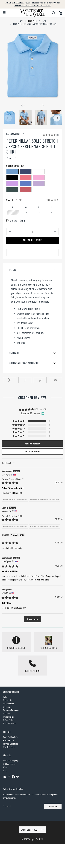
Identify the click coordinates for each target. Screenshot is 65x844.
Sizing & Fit (14, 352)
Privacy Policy (8, 716)
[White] (39, 171)
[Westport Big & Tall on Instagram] (13, 777)
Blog (4, 770)
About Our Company (10, 760)
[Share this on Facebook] (24, 380)
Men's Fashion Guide (10, 737)
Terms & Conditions (10, 743)
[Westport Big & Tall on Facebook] (9, 777)
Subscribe (53, 806)
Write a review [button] (32, 443)
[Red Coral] (26, 189)
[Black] (12, 177)
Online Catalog (8, 703)
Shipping (6, 706)
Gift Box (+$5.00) (17, 220)
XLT (26, 207)
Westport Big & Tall (35, 839)
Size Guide (51, 199)
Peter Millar (32, 21)
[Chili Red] (26, 177)
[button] (49, 134)
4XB (52, 212)
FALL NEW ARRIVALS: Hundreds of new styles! (32, 4)
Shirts (44, 21)
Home (21, 21)
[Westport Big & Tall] (32, 13)
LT (13, 207)
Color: (15, 165)
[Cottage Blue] (12, 171)
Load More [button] (32, 619)
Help (5, 697)
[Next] (41, 105)
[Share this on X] (9, 380)
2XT (39, 207)
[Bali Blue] (26, 183)
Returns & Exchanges (11, 710)
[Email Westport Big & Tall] (5, 777)
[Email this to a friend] (55, 380)
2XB (26, 212)
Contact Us (7, 700)
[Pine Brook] (12, 189)
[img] (10, 483)
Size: (31, 200)
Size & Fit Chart (9, 747)
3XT (52, 207)
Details (12, 269)
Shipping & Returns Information (23, 363)
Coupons (6, 713)
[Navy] (26, 171)
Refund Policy (8, 720)
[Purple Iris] (12, 183)
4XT (13, 212)
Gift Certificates (9, 764)
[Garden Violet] (39, 183)
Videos (5, 767)
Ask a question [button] (32, 451)
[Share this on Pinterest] (40, 380)
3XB (39, 212)
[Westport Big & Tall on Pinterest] (17, 777)
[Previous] (23, 105)
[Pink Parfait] (39, 177)
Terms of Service (9, 723)
